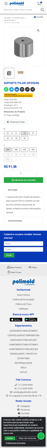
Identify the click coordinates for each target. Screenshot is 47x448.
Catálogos (23, 309)
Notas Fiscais (15, 272)
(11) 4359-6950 (25, 388)
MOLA (23, 367)
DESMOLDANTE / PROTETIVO (23, 354)
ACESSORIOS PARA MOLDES (23, 340)
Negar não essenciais (27, 438)
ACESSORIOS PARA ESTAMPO (23, 331)
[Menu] (6, 3)
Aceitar (10, 438)
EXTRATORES (23, 358)
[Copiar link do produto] (27, 89)
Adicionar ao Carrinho (25, 180)
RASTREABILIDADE (23, 363)
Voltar (39, 17)
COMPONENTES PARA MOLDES (23, 349)
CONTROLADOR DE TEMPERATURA (23, 335)
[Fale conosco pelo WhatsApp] (41, 436)
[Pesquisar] (42, 9)
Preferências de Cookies (16, 443)
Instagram (25, 406)
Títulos (34, 267)
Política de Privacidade (23, 299)
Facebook (25, 410)
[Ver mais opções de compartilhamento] (32, 89)
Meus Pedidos (16, 267)
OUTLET (23, 372)
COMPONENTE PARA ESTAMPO (23, 344)
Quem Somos (23, 295)
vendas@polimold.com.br (25, 392)
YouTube (25, 413)
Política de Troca (23, 304)
